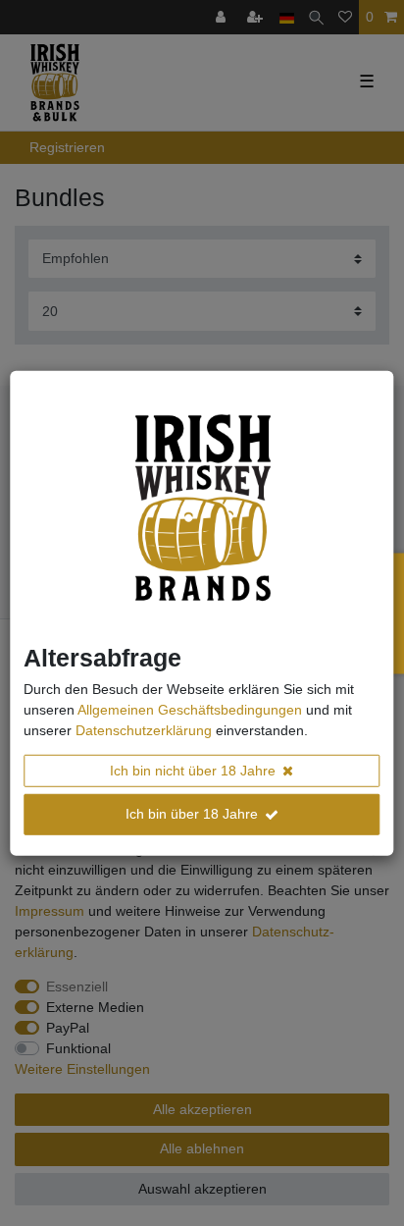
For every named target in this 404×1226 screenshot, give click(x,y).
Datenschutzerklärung (144, 729)
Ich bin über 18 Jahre (192, 814)
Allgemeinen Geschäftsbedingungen (189, 709)
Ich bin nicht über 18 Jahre (193, 769)
